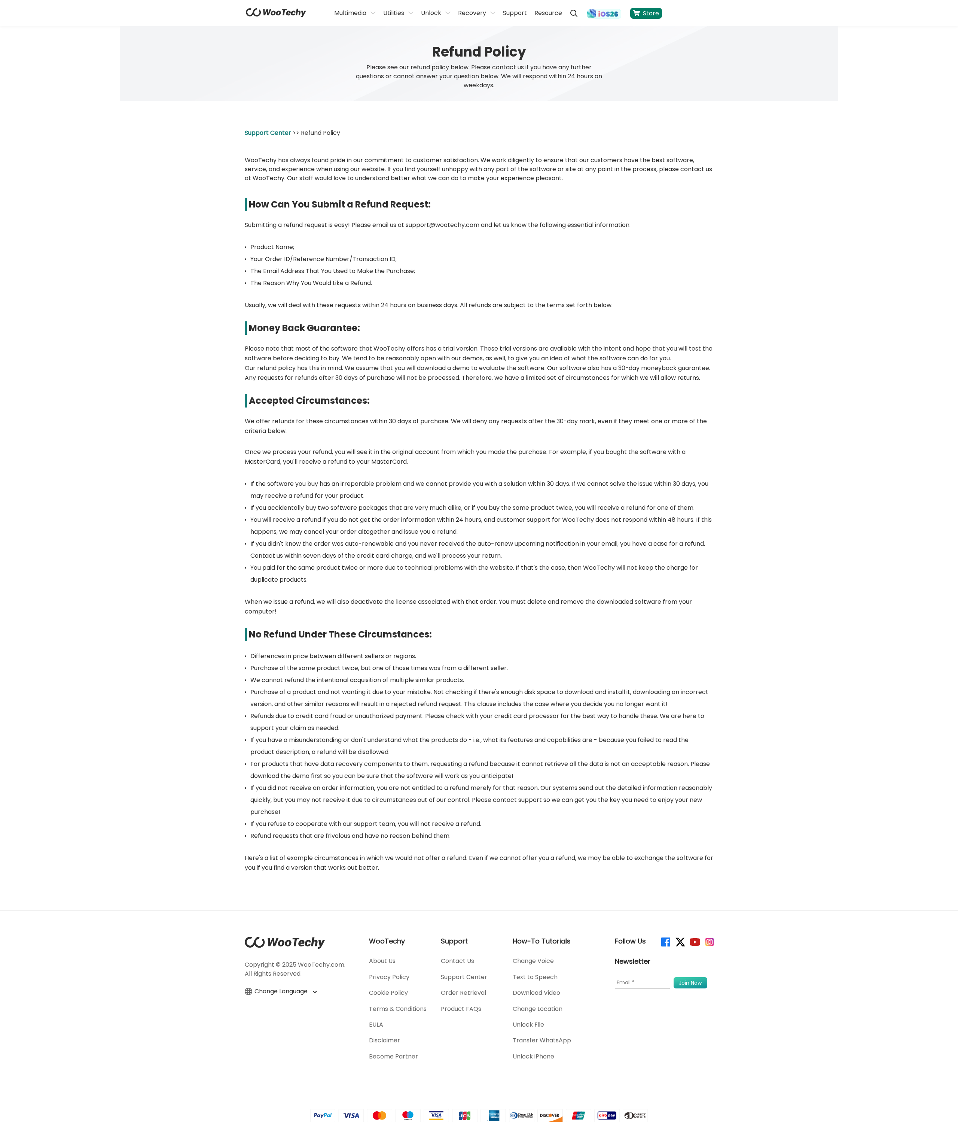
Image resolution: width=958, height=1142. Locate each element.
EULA (376, 1024)
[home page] (276, 15)
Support (515, 13)
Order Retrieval (463, 992)
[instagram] (709, 941)
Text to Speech (535, 977)
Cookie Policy (388, 992)
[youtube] (694, 941)
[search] (574, 13)
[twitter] (679, 941)
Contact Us (457, 961)
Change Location (537, 1009)
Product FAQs (461, 1009)
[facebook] (665, 941)
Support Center (268, 132)
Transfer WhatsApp (542, 1040)
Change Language (281, 991)
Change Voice (533, 961)
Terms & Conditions (398, 1009)
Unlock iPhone (533, 1056)
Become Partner (393, 1056)
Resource (548, 13)
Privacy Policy (389, 977)
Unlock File (528, 1024)
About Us (382, 961)
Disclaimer (384, 1040)
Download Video (536, 992)
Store (651, 13)
